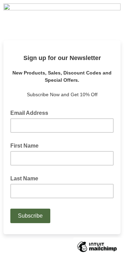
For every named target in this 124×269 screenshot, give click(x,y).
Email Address (31, 112)
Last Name (24, 178)
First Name (24, 146)
